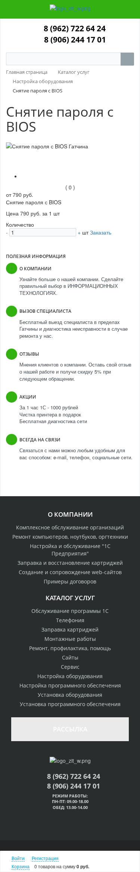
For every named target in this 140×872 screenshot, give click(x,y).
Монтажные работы (70, 638)
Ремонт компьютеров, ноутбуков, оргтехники (70, 536)
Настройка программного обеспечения (70, 685)
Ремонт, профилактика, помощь (70, 648)
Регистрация (45, 858)
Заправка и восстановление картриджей (70, 562)
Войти (18, 858)
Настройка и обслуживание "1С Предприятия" (70, 549)
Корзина (20, 866)
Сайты (70, 657)
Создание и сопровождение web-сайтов (70, 572)
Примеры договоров (70, 581)
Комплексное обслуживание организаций (70, 527)
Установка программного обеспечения (70, 704)
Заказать (100, 232)
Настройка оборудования (70, 676)
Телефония (70, 620)
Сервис (70, 666)
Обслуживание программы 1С (70, 610)
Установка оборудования (70, 694)
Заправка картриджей (70, 629)
